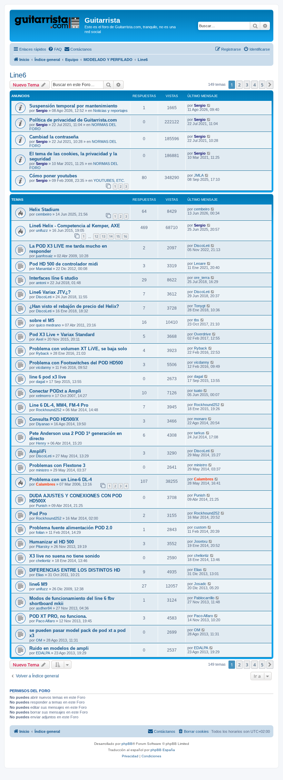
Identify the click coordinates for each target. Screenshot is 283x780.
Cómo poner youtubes (53, 175)
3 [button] (247, 85)
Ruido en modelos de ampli (59, 648)
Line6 (18, 75)
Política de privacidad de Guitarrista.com (73, 120)
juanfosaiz (44, 256)
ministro (42, 470)
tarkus (199, 433)
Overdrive (202, 334)
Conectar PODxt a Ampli (55, 391)
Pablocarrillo (204, 598)
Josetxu (200, 541)
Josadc (200, 584)
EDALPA (43, 653)
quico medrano (48, 325)
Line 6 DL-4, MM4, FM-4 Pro (58, 405)
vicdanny (43, 367)
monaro (200, 419)
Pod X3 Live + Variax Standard (62, 334)
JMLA (199, 175)
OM (39, 640)
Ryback (42, 353)
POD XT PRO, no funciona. (58, 616)
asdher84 (44, 608)
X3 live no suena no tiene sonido (64, 556)
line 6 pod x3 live (47, 376)
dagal (40, 381)
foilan (40, 532)
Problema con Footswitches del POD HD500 (76, 362)
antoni (41, 283)
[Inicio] (48, 22)
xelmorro (43, 396)
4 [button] (254, 85)
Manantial (44, 269)
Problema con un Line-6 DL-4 (60, 479)
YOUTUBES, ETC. (109, 180)
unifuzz (42, 230)
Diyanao (43, 424)
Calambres (45, 484)
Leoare (200, 263)
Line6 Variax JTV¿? (50, 292)
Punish (41, 505)
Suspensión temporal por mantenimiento (73, 105)
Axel (39, 339)
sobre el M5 (41, 320)
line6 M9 (38, 584)
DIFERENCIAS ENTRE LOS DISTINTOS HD (74, 570)
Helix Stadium (44, 209)
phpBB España (162, 750)
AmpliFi (37, 451)
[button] (269, 85)
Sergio (42, 110)
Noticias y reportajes (110, 110)
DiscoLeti (201, 245)
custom (200, 527)
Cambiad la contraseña (53, 136)
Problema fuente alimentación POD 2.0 (70, 527)
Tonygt (199, 306)
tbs (196, 320)
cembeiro (43, 214)
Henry (41, 443)
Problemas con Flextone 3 (57, 465)
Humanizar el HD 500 (51, 541)
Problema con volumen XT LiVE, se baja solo (78, 348)
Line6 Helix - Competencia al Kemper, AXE (74, 225)
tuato (198, 390)
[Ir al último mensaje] (209, 105)
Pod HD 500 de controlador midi (63, 264)
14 (111, 236)
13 (103, 236)
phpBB (127, 744)
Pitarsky (43, 546)
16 (125, 236)
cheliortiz (43, 561)
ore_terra (201, 277)
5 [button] (262, 85)
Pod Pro (38, 513)
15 (118, 236)
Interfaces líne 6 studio (53, 278)
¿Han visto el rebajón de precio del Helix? (74, 306)
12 (96, 236)
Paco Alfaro (45, 621)
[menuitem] (55, 49)
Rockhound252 (48, 410)
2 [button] (239, 85)
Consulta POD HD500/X (54, 419)
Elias (40, 575)
